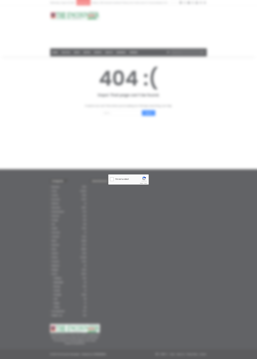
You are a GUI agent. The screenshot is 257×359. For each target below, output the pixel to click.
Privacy (141, 183)
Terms (145, 183)
